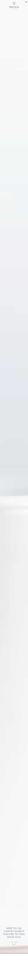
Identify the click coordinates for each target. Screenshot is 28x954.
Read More (14, 942)
